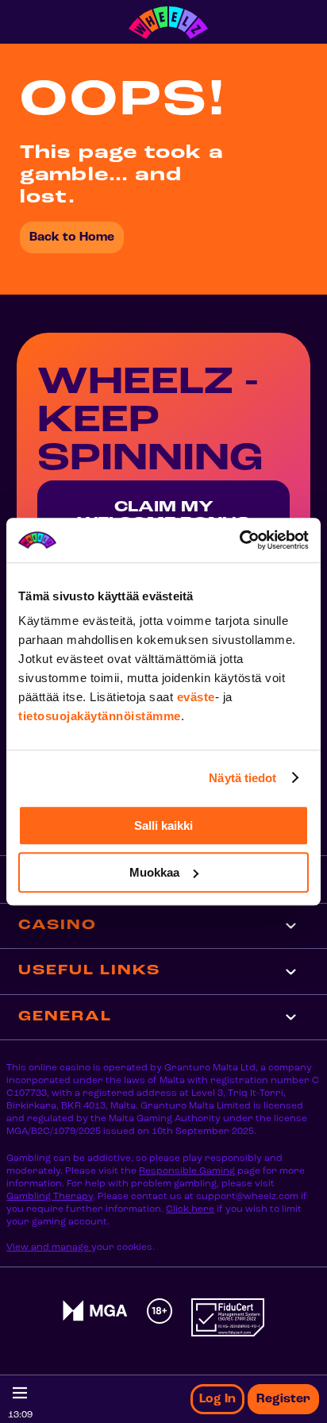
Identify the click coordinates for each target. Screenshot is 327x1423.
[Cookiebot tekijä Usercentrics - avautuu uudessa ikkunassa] (239, 540)
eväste (196, 697)
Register (283, 1399)
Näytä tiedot (242, 778)
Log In (217, 1399)
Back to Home (71, 237)
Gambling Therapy (49, 1196)
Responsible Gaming (187, 1171)
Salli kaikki (163, 825)
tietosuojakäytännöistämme (99, 716)
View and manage (48, 1247)
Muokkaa (154, 872)
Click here (190, 1209)
